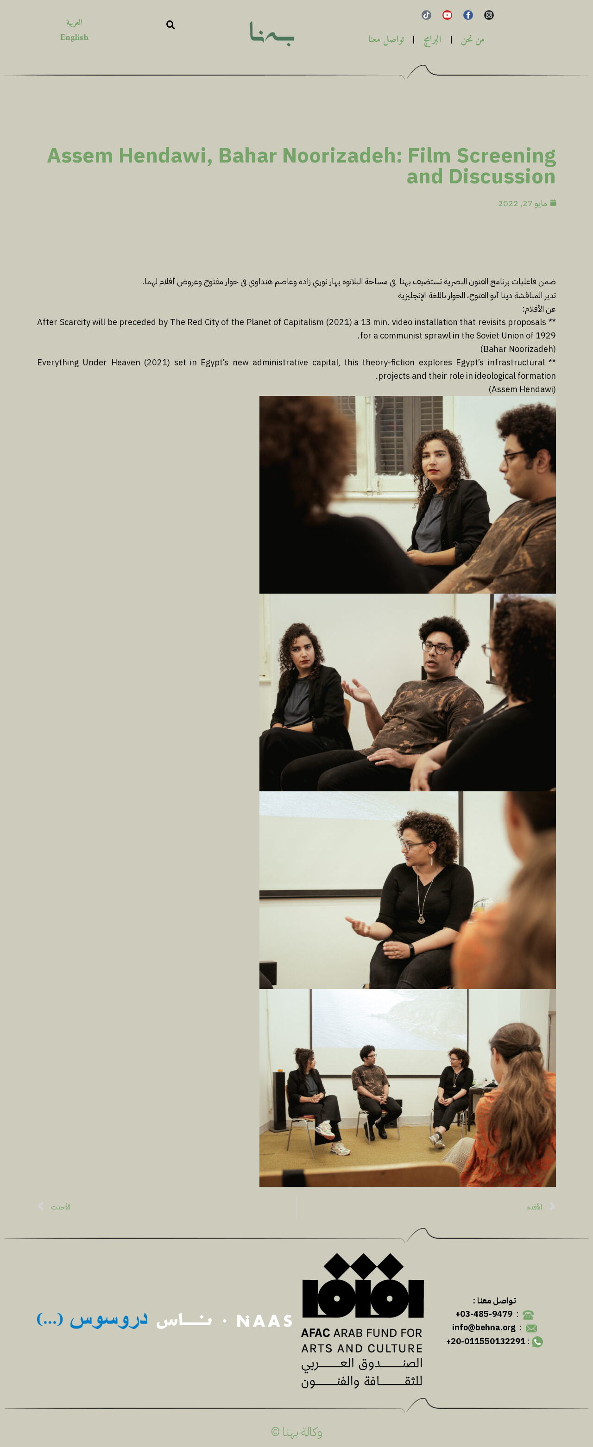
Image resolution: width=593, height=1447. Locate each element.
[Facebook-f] (468, 15)
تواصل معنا (386, 39)
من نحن (473, 39)
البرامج (432, 39)
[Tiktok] (426, 15)
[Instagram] (489, 15)
